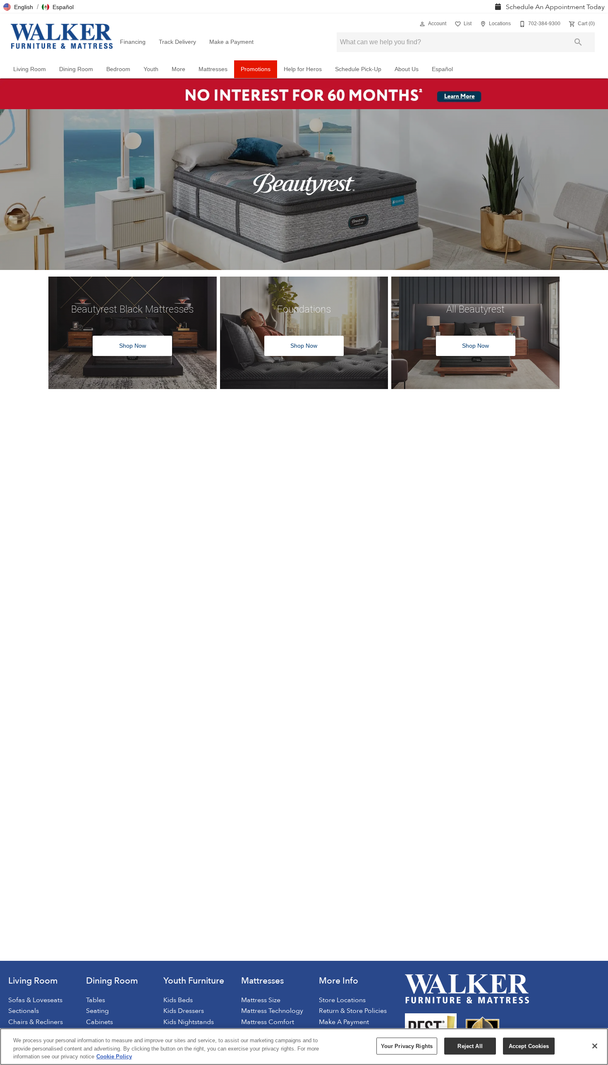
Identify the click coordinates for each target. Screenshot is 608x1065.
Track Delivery (177, 42)
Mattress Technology (272, 1010)
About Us (407, 69)
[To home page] (61, 36)
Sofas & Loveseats (35, 1000)
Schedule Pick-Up (358, 69)
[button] (18, 7)
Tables (95, 1000)
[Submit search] (578, 42)
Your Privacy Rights (407, 1046)
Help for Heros (303, 69)
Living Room (29, 69)
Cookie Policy (114, 1056)
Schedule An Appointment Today (554, 7)
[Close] (595, 1046)
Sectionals (23, 1010)
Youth (151, 69)
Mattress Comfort (267, 1022)
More (178, 69)
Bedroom (118, 69)
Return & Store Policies (353, 1010)
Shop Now (132, 345)
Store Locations (342, 1000)
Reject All (469, 1046)
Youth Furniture (193, 981)
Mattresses (213, 69)
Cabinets (99, 1022)
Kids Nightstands (188, 1022)
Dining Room (76, 69)
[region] (304, 1046)
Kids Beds (178, 1000)
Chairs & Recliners (35, 1022)
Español (442, 69)
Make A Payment (344, 1022)
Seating (97, 1010)
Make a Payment (231, 42)
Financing (133, 42)
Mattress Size (260, 1000)
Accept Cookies (529, 1046)
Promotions (255, 69)
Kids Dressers (183, 1010)
